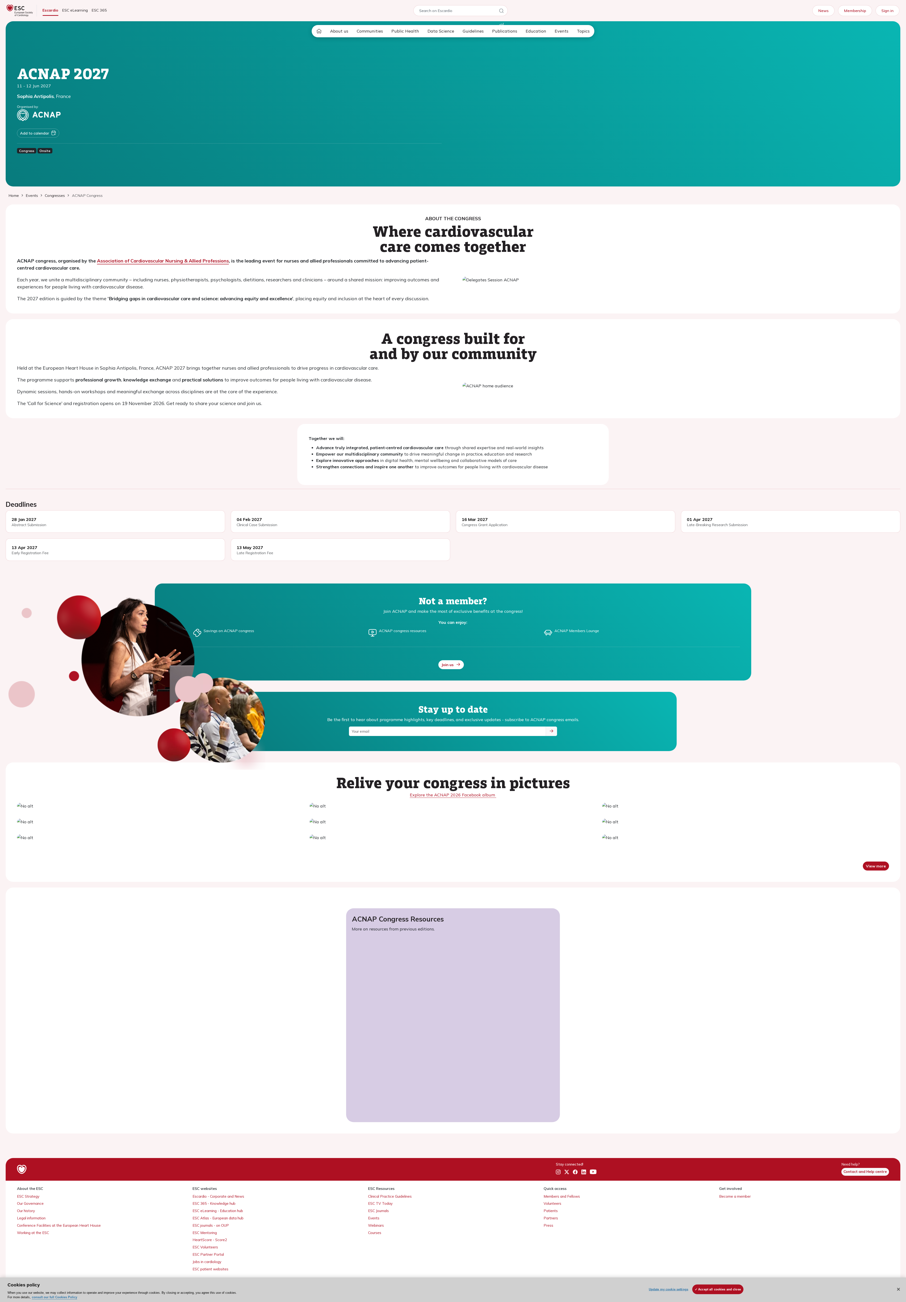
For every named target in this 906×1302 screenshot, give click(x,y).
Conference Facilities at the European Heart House (59, 1225)
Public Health (405, 31)
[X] (566, 1171)
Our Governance (30, 1203)
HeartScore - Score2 (210, 1240)
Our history (26, 1211)
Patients (551, 1211)
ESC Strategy (28, 1196)
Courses (374, 1232)
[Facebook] (575, 1171)
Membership (855, 10)
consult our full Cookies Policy (54, 1297)
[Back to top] (890, 1268)
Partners (551, 1218)
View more (876, 866)
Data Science (441, 31)
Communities (370, 31)
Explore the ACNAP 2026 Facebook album (453, 795)
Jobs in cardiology (207, 1262)
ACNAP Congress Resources (398, 919)
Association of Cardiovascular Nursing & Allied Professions (163, 261)
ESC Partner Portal (208, 1254)
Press (548, 1225)
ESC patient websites (210, 1269)
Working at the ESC (33, 1232)
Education (536, 31)
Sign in (887, 10)
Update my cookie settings (668, 1289)
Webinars (376, 1225)
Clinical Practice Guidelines (390, 1196)
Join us (447, 664)
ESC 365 (99, 10)
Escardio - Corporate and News (218, 1196)
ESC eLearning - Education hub (218, 1211)
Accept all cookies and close (719, 1289)
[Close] (898, 1289)
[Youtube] (593, 1172)
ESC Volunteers (205, 1247)
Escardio (50, 10)
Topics (583, 31)
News (823, 10)
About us (339, 31)
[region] (453, 1289)
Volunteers (552, 1203)
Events (561, 31)
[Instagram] (558, 1171)
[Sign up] (551, 731)
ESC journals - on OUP (211, 1225)
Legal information (31, 1218)
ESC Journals (378, 1211)
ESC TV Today (380, 1203)
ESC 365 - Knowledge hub (214, 1203)
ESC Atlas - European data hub (218, 1218)
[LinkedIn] (583, 1171)
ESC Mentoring (205, 1232)
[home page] (319, 31)
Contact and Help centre (865, 1171)
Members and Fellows (562, 1196)
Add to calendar (34, 133)
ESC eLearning (75, 10)
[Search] (501, 11)
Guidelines (473, 31)
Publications (504, 31)
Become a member (735, 1196)
